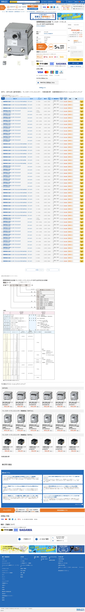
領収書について (53, 1)
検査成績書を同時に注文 (75, 36)
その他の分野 (60, 557)
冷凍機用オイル (5, 583)
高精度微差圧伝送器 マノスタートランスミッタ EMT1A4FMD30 (15, 196)
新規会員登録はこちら (62, 510)
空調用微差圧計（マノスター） (20, 11)
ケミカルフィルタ (5, 568)
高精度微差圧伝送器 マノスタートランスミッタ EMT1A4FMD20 (15, 199)
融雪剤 (3, 598)
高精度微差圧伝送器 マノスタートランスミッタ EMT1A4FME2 (14, 163)
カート (71, 1)
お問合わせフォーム (60, 540)
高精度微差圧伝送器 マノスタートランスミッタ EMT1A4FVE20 (15, 258)
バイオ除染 (22, 561)
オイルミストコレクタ (6, 563)
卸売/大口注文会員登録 (33, 8)
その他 (3, 559)
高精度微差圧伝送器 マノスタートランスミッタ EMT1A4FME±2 (15, 108)
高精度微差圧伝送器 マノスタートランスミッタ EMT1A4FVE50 (15, 251)
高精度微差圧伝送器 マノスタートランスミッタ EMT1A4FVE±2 (15, 215)
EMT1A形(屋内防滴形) (31, 11)
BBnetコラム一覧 (78, 504)
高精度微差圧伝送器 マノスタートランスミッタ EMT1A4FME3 (14, 160)
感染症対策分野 (44, 557)
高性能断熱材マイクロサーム (63, 570)
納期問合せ (70, 101)
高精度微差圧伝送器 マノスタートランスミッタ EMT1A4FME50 (15, 144)
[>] (54, 270)
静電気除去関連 (52, 560)
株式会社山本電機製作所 (40, 26)
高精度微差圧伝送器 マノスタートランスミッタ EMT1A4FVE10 (15, 261)
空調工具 (3, 593)
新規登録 (58, 1)
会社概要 (2, 608)
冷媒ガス (3, 585)
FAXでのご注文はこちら (47, 82)
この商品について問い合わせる (75, 66)
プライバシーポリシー (24, 608)
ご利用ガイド (45, 1)
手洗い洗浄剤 (22, 570)
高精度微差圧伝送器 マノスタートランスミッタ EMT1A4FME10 (15, 153)
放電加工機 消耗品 (61, 565)
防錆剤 (21, 574)
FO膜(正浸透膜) (61, 559)
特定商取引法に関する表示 (14, 608)
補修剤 (3, 600)
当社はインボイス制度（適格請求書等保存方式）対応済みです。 (35, 4)
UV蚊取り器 (60, 561)
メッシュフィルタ (5, 581)
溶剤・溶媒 (22, 572)
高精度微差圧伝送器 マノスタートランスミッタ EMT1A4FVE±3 (15, 212)
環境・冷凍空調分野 (9, 11)
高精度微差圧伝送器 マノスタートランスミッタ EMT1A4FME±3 (15, 104)
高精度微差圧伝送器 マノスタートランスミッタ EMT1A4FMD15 (15, 202)
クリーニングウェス (24, 559)
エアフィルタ (4, 561)
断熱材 (3, 587)
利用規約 (30, 608)
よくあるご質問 (44, 539)
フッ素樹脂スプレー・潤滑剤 (25, 563)
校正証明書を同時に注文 (75, 34)
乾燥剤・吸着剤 (23, 568)
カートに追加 (76, 59)
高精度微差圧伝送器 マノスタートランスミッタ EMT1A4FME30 (15, 147)
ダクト (3, 574)
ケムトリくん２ (5, 570)
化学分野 (22, 557)
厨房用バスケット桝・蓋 (62, 563)
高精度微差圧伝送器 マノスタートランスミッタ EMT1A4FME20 (15, 150)
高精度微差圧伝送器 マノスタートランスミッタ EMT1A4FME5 (14, 157)
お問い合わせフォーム (79, 8)
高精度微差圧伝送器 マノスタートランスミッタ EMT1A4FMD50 (15, 192)
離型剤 (21, 577)
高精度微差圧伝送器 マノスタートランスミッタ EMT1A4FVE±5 (15, 209)
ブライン (3, 579)
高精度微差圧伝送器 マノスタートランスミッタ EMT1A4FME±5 (15, 101)
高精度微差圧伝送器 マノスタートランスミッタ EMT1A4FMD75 (15, 189)
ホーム (3, 11)
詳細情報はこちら (42, 87)
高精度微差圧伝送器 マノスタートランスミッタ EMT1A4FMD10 (15, 205)
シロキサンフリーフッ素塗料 (7, 572)
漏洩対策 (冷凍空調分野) (6, 591)
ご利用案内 (7, 608)
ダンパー (3, 577)
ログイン (63, 1)
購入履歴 (82, 1)
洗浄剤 (3, 589)
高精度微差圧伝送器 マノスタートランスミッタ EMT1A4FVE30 (15, 254)
